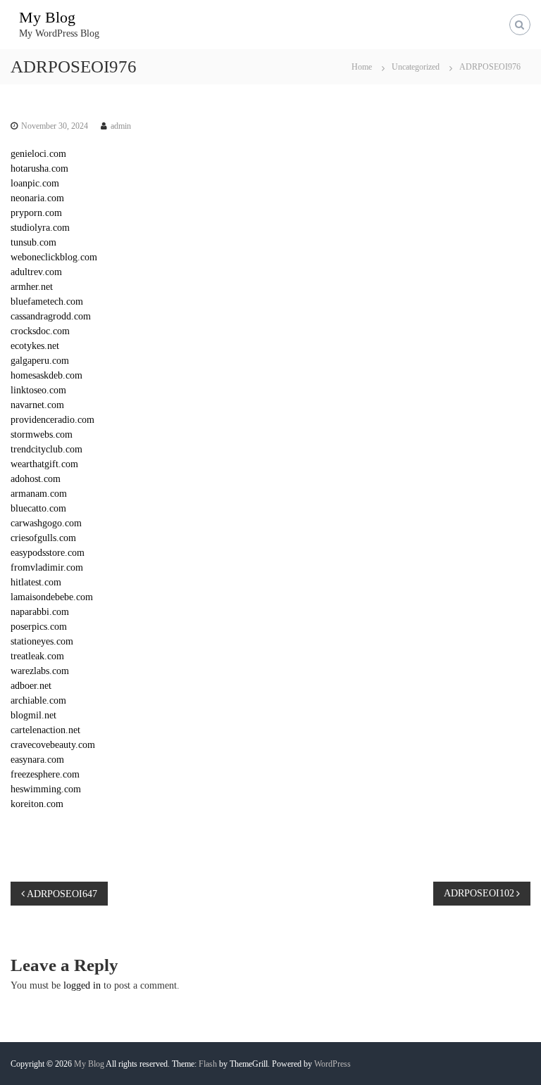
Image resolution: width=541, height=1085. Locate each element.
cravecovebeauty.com (53, 745)
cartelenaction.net (45, 730)
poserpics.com (39, 626)
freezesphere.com (45, 774)
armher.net (32, 286)
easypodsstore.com (48, 552)
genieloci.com (38, 153)
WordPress (332, 1064)
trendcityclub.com (46, 449)
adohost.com (36, 479)
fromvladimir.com (47, 567)
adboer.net (31, 685)
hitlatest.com (36, 582)
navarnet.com (37, 405)
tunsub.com (33, 242)
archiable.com (38, 700)
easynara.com (37, 759)
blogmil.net (33, 715)
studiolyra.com (40, 227)
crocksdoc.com (40, 331)
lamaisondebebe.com (52, 597)
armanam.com (39, 493)
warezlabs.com (40, 671)
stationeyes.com (42, 641)
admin (121, 126)
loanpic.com (35, 183)
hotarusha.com (39, 168)
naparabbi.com (40, 612)
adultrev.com (36, 272)
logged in (82, 985)
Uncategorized (416, 67)
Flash (208, 1064)
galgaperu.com (40, 360)
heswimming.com (46, 789)
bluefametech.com (47, 301)
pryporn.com (36, 213)
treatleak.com (37, 656)
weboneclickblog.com (54, 257)
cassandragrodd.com (51, 316)
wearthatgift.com (44, 464)
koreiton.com (37, 804)
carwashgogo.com (46, 523)
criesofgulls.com (43, 538)
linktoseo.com (38, 390)
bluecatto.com (38, 508)
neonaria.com (37, 198)
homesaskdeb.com (46, 375)
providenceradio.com (52, 419)
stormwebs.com (42, 434)
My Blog (47, 17)
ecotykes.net (35, 346)
